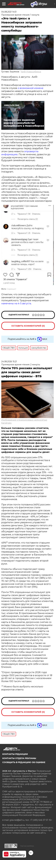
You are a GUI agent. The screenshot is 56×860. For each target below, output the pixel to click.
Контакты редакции (15, 754)
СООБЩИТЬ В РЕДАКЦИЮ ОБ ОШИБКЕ (23, 762)
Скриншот (11, 289)
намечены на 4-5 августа (16, 303)
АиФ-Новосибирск (31, 71)
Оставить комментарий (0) (28, 326)
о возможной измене (30, 88)
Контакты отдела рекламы (19, 758)
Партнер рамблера (27, 846)
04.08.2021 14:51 (9, 12)
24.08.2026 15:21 (9, 361)
